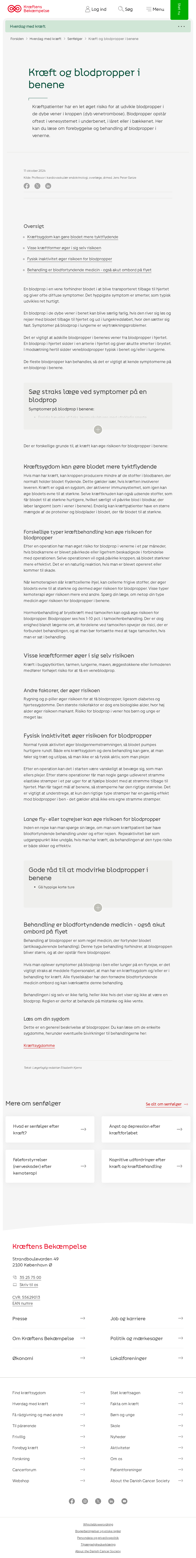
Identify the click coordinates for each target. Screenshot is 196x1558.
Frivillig (18, 1436)
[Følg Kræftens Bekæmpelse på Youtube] (124, 1501)
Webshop (20, 1480)
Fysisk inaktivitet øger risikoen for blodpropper (69, 258)
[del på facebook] (27, 186)
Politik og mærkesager (136, 1338)
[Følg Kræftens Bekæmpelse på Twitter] (98, 1501)
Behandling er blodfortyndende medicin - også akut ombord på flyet (89, 269)
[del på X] (37, 186)
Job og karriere (128, 1318)
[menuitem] (94, 9)
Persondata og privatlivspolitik (98, 1537)
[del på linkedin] (48, 186)
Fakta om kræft (124, 1403)
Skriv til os (29, 1284)
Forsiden (17, 39)
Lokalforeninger (128, 1358)
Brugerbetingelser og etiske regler (98, 1531)
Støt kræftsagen (125, 1392)
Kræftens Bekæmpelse (49, 1246)
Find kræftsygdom (29, 1392)
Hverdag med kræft (45, 39)
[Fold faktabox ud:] (98, 429)
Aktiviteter (120, 1447)
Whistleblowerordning (98, 1524)
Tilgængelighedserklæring (98, 1544)
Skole (115, 1425)
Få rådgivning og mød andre (37, 1414)
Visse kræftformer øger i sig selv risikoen (64, 247)
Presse (19, 1318)
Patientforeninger (126, 1469)
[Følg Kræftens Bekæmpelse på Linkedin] (111, 1501)
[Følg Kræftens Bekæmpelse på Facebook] (72, 1501)
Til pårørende (24, 1425)
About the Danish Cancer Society (140, 1480)
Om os (116, 1458)
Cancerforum (24, 1469)
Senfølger (74, 39)
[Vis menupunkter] (98, 26)
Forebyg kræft (25, 1447)
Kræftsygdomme (39, 1045)
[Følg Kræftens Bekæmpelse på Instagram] (85, 1501)
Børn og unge (122, 1414)
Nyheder (118, 1436)
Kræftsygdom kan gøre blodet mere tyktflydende (72, 236)
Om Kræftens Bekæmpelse (43, 1338)
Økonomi (22, 1358)
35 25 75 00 (30, 1277)
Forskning (21, 1458)
